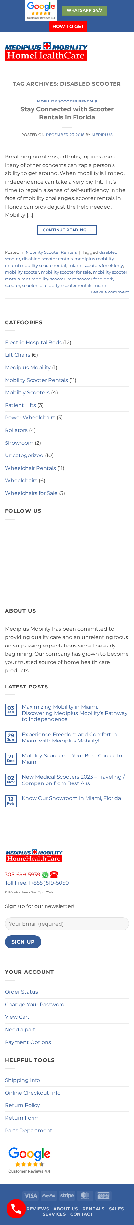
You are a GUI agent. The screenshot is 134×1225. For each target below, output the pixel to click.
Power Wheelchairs (30, 418)
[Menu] (101, 52)
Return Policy (22, 1105)
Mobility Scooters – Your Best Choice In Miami (72, 759)
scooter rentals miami (84, 285)
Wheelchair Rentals (30, 468)
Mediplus (102, 134)
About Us (65, 1208)
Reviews (37, 1208)
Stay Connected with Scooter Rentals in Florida (67, 113)
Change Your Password (35, 1004)
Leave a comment (110, 292)
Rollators (16, 430)
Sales (116, 1208)
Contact (81, 1214)
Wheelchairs (21, 480)
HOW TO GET (68, 26)
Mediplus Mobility (28, 367)
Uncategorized (24, 455)
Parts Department (28, 1130)
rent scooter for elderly (90, 279)
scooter (12, 285)
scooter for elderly (41, 285)
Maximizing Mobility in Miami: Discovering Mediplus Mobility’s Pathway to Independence (74, 713)
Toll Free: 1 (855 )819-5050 (37, 883)
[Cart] (126, 51)
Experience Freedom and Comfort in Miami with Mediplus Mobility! (69, 737)
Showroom (19, 443)
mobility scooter (22, 272)
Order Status (21, 992)
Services (54, 1214)
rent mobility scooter (43, 279)
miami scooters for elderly (95, 265)
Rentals (93, 1208)
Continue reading (67, 229)
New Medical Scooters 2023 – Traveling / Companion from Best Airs (73, 780)
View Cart (17, 1017)
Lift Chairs (17, 355)
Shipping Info (22, 1080)
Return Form (22, 1118)
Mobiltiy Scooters (27, 392)
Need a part (20, 1030)
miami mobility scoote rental (35, 265)
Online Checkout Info (32, 1093)
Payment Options (28, 1042)
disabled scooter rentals (47, 258)
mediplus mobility (94, 258)
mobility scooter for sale (66, 272)
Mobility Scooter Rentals (67, 101)
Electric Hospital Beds (33, 342)
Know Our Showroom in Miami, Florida (71, 798)
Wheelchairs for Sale (31, 493)
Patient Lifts (20, 405)
